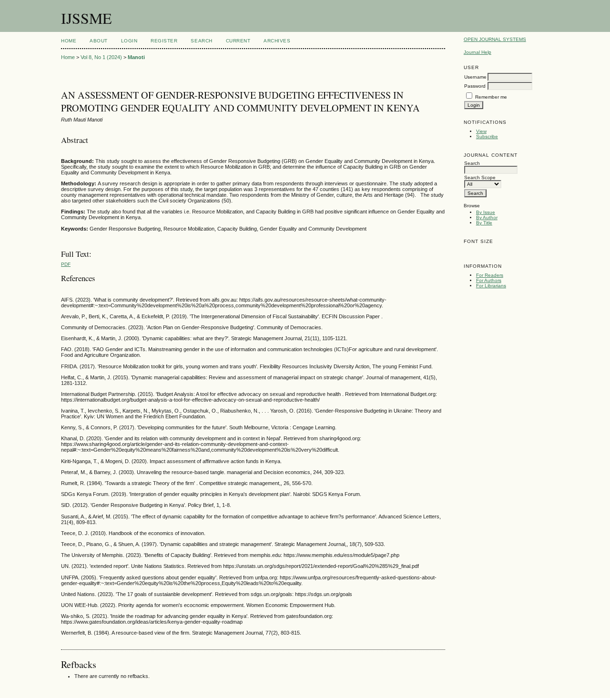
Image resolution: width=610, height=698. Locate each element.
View (481, 131)
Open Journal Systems (495, 39)
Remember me (491, 97)
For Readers (489, 275)
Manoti (136, 57)
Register (164, 40)
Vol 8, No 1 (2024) (101, 57)
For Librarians (491, 285)
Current (238, 40)
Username (475, 77)
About (99, 40)
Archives (277, 40)
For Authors (488, 280)
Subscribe (487, 136)
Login (129, 40)
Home (68, 40)
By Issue (485, 212)
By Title (484, 222)
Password (475, 86)
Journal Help (477, 52)
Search (201, 40)
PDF (66, 264)
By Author (487, 217)
